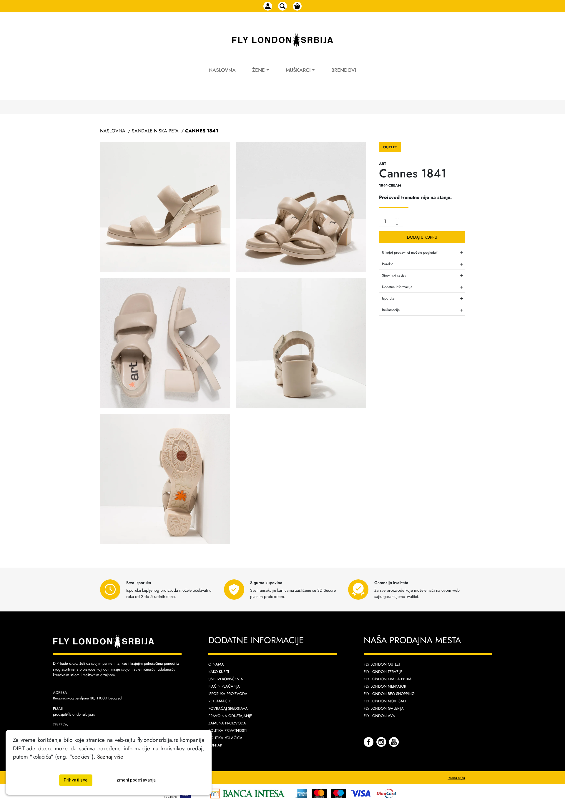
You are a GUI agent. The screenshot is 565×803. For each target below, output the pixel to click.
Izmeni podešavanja (136, 780)
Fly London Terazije (383, 671)
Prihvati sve (76, 780)
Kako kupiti (218, 671)
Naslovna (222, 70)
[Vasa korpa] (297, 6)
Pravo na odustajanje (230, 716)
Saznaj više (110, 757)
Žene (258, 70)
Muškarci (298, 70)
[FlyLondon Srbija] (282, 40)
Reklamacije (219, 701)
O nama (216, 664)
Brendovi (343, 70)
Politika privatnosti (227, 730)
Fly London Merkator (385, 686)
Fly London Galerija (384, 708)
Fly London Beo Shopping (389, 693)
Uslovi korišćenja (225, 679)
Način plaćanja (224, 686)
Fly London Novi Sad (385, 701)
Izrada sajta (456, 777)
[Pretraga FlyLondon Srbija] (282, 6)
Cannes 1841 (201, 130)
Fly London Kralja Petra (388, 679)
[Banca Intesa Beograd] (247, 792)
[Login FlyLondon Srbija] (267, 6)
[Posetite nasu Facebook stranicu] (369, 741)
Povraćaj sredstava (228, 708)
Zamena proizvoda (227, 723)
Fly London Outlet (382, 664)
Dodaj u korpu (422, 237)
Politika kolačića (225, 738)
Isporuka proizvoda (227, 693)
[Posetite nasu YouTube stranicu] (394, 741)
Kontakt (216, 745)
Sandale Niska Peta (155, 130)
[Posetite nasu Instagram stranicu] (382, 741)
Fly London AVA (379, 716)
